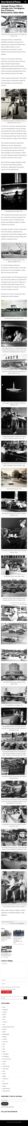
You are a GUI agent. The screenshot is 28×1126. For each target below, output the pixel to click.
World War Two (6, 1091)
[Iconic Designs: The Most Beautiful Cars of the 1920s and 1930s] (6, 949)
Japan (4, 1049)
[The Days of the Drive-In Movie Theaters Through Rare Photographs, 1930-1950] (18, 933)
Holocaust (5, 1041)
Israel (4, 1044)
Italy (4, 1046)
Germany (5, 1036)
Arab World (5, 1009)
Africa (4, 1007)
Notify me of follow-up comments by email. (10, 987)
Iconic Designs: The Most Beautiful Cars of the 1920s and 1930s (6, 954)
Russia (4, 1064)
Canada (4, 1017)
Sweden (4, 1076)
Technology (5, 1078)
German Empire (6, 1034)
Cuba (4, 1024)
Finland (4, 1029)
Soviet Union (5, 1068)
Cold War (5, 1022)
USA (3, 1081)
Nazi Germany (6, 1056)
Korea (4, 1051)
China (4, 1019)
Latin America (6, 1054)
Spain (4, 1071)
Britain (4, 1014)
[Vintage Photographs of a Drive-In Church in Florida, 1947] (6, 933)
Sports (4, 1073)
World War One (6, 1088)
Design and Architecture (8, 1027)
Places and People (7, 1059)
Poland (4, 1061)
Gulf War (5, 1039)
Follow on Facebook (9, 1111)
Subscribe (5, 1103)
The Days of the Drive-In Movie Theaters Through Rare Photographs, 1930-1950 (18, 939)
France (4, 1031)
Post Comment (6, 992)
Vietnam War (5, 1083)
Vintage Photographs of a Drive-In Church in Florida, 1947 (6, 938)
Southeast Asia (6, 1066)
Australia (5, 1012)
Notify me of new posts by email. (8, 989)
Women (4, 1086)
